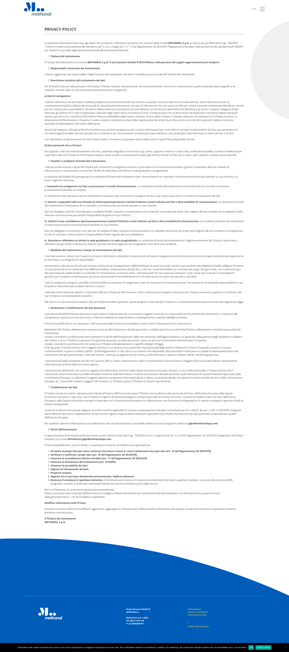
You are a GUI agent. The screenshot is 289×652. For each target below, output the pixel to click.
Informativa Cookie (197, 614)
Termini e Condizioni (198, 612)
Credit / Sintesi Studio (198, 626)
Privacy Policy (194, 609)
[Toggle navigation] (262, 9)
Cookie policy (263, 647)
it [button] (253, 9)
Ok (251, 647)
